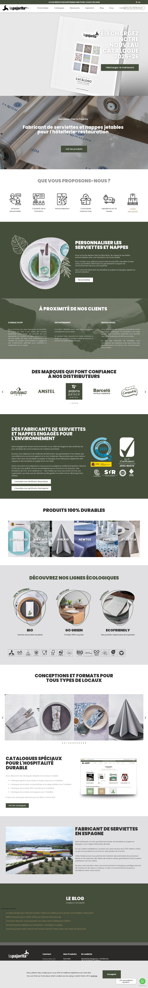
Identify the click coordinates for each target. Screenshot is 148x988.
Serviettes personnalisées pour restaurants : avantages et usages (34, 925)
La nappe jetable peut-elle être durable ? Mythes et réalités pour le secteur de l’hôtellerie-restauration (50, 913)
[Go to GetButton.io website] (142, 985)
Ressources (75, 8)
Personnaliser (42, 8)
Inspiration (89, 8)
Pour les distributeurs (134, 8)
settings (94, 976)
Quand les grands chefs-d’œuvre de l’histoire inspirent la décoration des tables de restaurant (46, 929)
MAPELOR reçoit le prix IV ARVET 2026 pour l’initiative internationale (33, 917)
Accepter (111, 974)
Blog (102, 8)
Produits (25, 8)
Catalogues (59, 8)
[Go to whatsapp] (142, 981)
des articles (133, 211)
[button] (2, 391)
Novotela (67, 959)
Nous (111, 8)
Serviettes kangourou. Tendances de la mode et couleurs (94, 960)
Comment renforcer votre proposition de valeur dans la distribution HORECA (38, 921)
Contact (122, 8)
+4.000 (133, 208)
